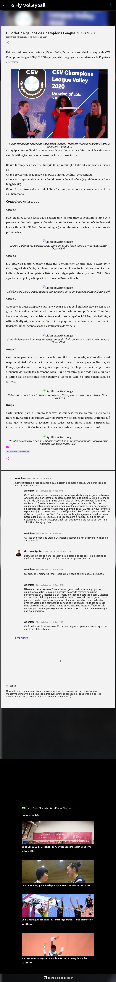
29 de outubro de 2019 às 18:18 (49, 585)
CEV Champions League (18, 451)
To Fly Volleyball (26, 5)
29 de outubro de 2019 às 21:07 (49, 622)
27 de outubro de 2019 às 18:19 (57, 551)
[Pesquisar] (112, 5)
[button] (8, 43)
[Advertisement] (58, 733)
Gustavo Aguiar (33, 551)
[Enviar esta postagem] (8, 448)
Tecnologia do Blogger (60, 977)
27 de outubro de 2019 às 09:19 (49, 491)
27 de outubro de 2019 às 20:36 (49, 569)
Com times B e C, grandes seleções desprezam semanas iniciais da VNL (56, 885)
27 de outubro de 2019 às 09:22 (49, 533)
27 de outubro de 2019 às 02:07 (40, 478)
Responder (21, 638)
